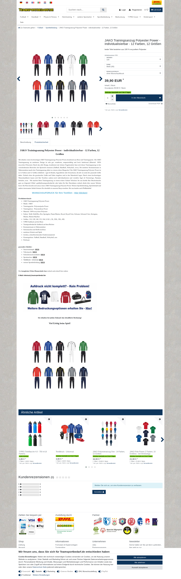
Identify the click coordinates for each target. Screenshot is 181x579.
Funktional (26, 575)
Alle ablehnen (139, 562)
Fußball (23, 17)
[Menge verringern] (112, 99)
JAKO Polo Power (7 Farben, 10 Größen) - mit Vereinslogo (143, 453)
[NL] (45, 2)
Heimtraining (67, 17)
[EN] (27, 2)
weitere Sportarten (84, 17)
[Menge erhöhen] (112, 96)
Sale (22, 22)
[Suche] (103, 10)
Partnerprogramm (99, 547)
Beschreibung (25, 142)
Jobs (94, 545)
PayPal (105, 571)
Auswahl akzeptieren (140, 567)
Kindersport (148, 17)
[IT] (38, 2)
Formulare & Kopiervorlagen (66, 545)
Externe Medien (67, 571)
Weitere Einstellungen (41, 575)
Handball (35, 17)
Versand (21, 547)
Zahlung (21, 545)
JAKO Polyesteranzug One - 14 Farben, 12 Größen (109, 453)
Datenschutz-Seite (40, 567)
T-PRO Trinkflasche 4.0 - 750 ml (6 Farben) (33, 453)
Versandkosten (122, 110)
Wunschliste (111, 104)
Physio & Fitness (50, 17)
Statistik (39, 571)
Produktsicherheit (41, 142)
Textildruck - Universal (65, 452)
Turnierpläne (60, 547)
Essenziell (26, 571)
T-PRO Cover (133, 17)
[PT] (50, 2)
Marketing (51, 571)
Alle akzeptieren (140, 557)
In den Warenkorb (138, 98)
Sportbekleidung (103, 17)
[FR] (32, 2)
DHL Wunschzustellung (88, 571)
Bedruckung (120, 17)
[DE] (21, 2)
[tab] (25, 142)
